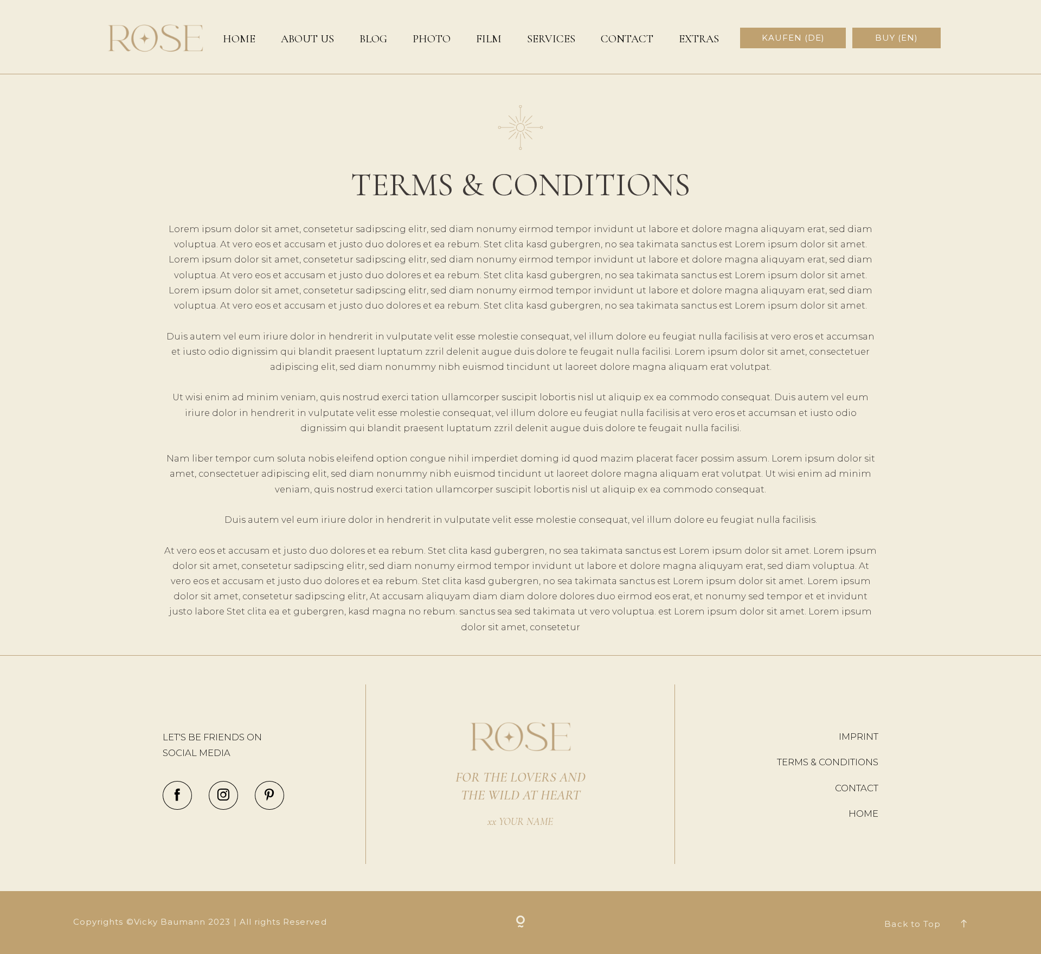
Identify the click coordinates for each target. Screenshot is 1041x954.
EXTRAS (699, 39)
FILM (489, 39)
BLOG (373, 39)
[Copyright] (521, 922)
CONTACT (627, 39)
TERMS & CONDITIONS (827, 762)
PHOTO (432, 39)
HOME (239, 39)
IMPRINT (858, 736)
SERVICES (551, 39)
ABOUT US (307, 39)
